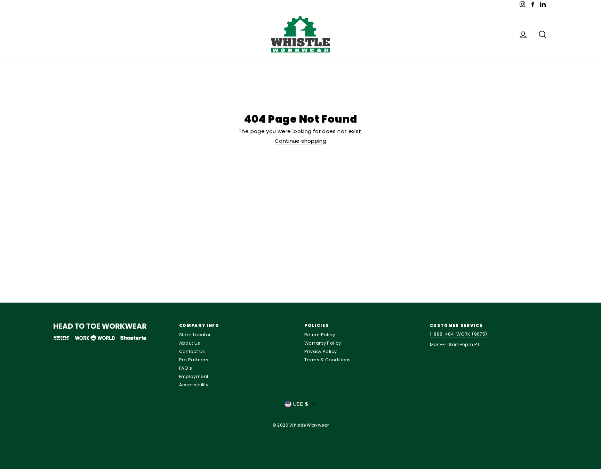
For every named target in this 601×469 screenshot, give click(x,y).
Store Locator (195, 335)
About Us (189, 343)
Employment (194, 376)
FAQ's (185, 368)
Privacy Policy (320, 351)
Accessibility (194, 385)
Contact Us (192, 351)
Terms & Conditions (327, 360)
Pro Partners (194, 360)
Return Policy (319, 335)
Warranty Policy (322, 343)
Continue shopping (300, 141)
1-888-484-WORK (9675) (458, 334)
